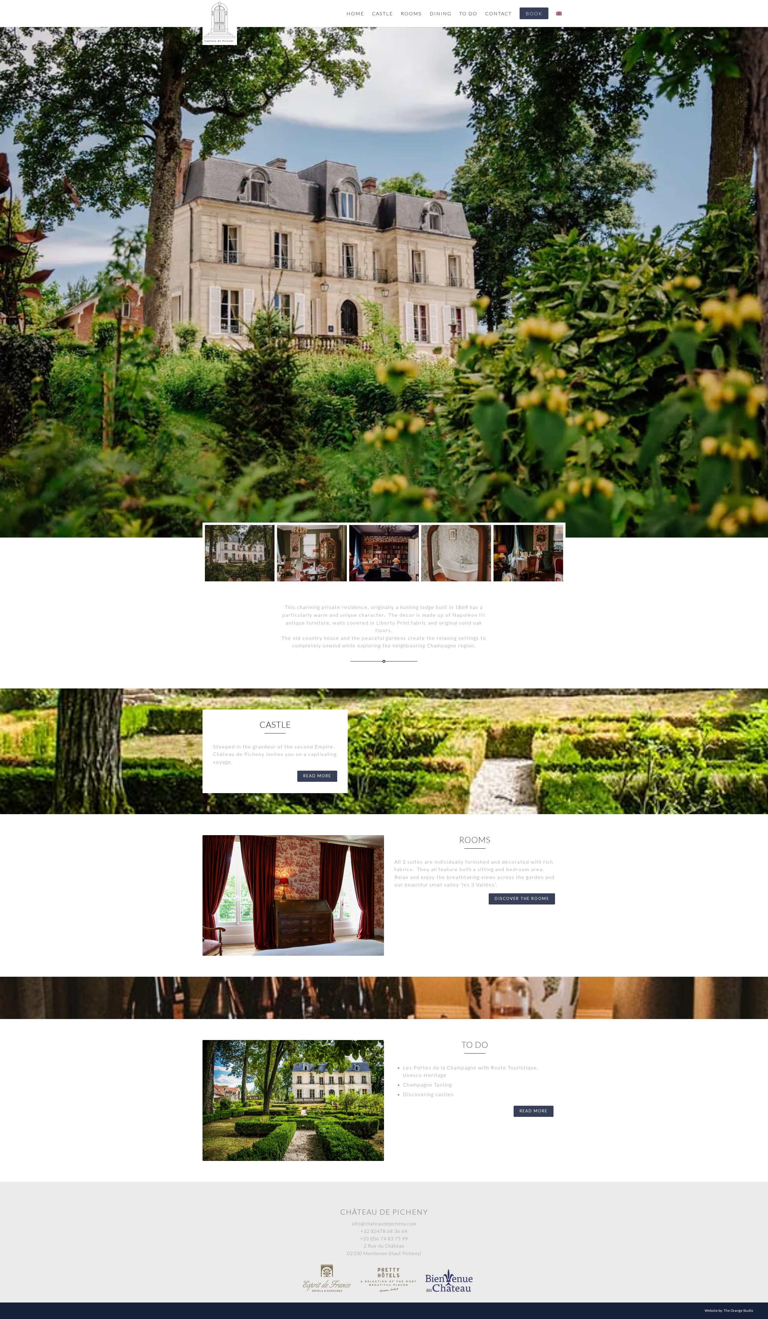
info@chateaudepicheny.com (384, 1223)
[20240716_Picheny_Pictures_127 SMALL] (528, 553)
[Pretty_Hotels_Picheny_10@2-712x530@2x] (240, 553)
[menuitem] (355, 13)
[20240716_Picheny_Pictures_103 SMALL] (384, 553)
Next (763, 282)
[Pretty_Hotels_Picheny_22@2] (312, 553)
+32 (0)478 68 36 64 (384, 1231)
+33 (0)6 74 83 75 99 (384, 1238)
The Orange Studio (738, 1310)
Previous (5, 282)
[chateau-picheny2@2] (456, 553)
